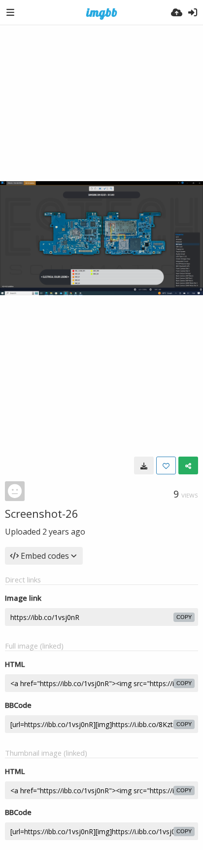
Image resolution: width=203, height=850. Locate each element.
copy (184, 617)
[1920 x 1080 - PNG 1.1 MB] (144, 465)
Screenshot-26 (41, 513)
